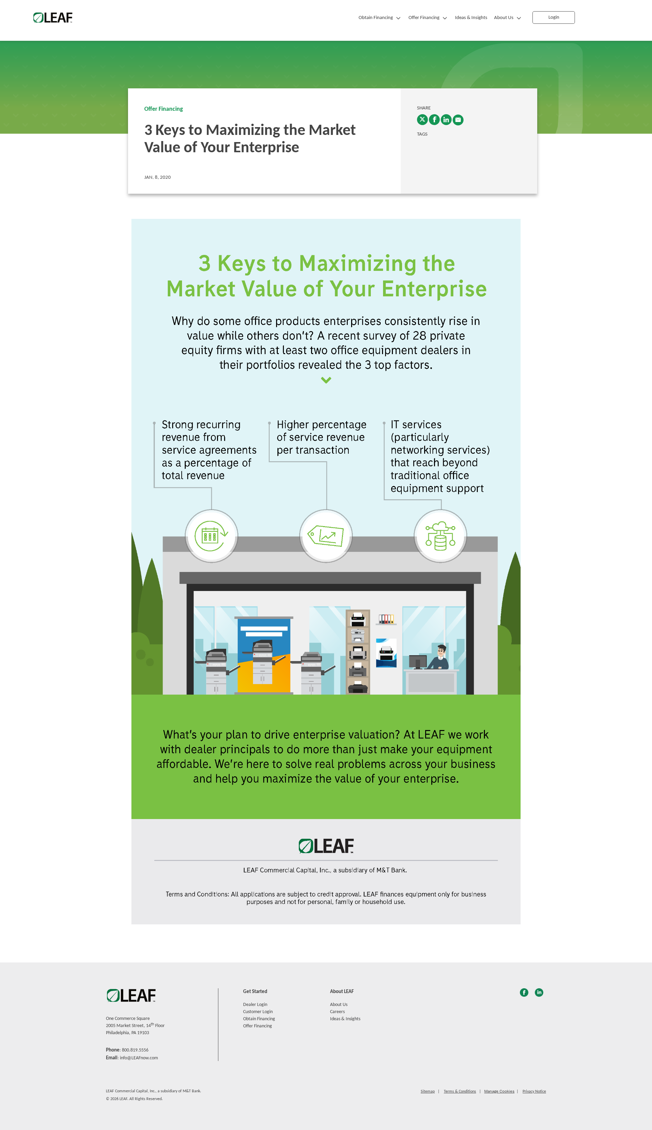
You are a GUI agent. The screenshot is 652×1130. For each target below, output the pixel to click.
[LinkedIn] (446, 119)
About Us (503, 17)
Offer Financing (424, 17)
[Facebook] (434, 119)
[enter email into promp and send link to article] (458, 120)
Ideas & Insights (471, 17)
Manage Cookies (499, 1091)
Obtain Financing (376, 17)
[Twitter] (422, 119)
